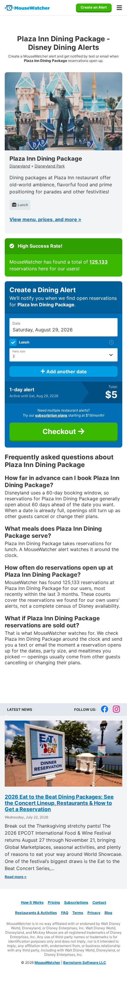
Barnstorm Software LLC (84, 962)
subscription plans (51, 415)
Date (16, 323)
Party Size (18, 351)
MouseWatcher (47, 962)
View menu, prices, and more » (45, 219)
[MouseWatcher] (27, 8)
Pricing (54, 902)
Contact (99, 902)
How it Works (32, 902)
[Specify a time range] (111, 342)
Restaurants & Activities (36, 912)
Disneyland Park (50, 166)
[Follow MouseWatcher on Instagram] (116, 709)
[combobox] (63, 354)
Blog (108, 912)
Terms (77, 912)
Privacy (93, 912)
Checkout (60, 431)
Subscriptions (76, 902)
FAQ (64, 912)
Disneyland (19, 166)
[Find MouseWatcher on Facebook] (104, 709)
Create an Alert (94, 7)
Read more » (16, 876)
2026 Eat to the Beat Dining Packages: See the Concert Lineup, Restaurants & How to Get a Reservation (59, 803)
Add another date (66, 371)
